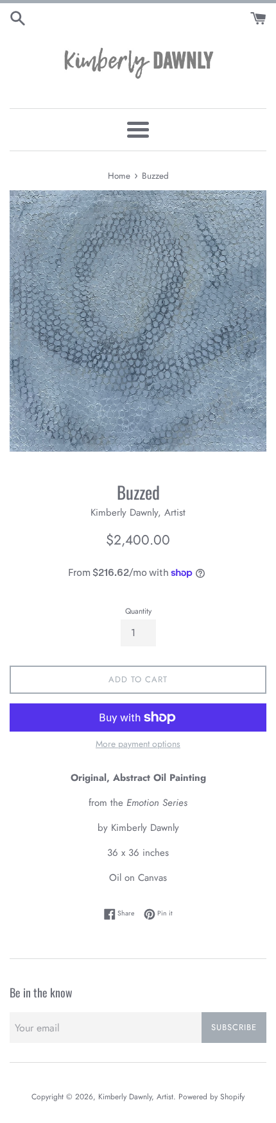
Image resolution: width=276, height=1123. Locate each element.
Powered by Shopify (211, 1097)
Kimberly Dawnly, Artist (135, 1097)
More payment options (138, 743)
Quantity (138, 611)
